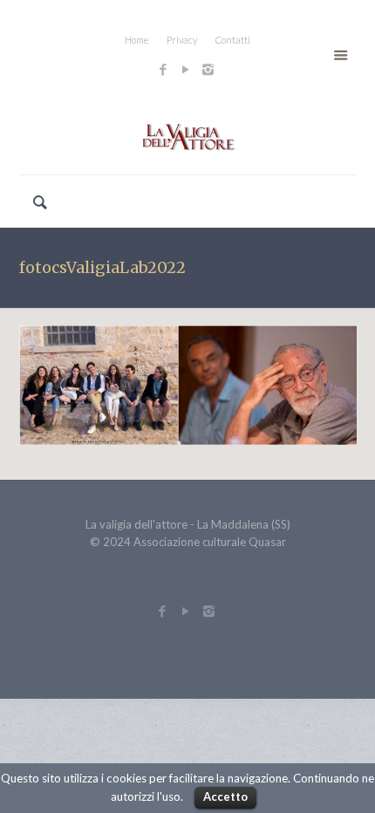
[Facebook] (162, 69)
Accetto (225, 796)
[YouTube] (185, 69)
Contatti (232, 39)
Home (136, 39)
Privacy (182, 39)
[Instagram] (210, 69)
